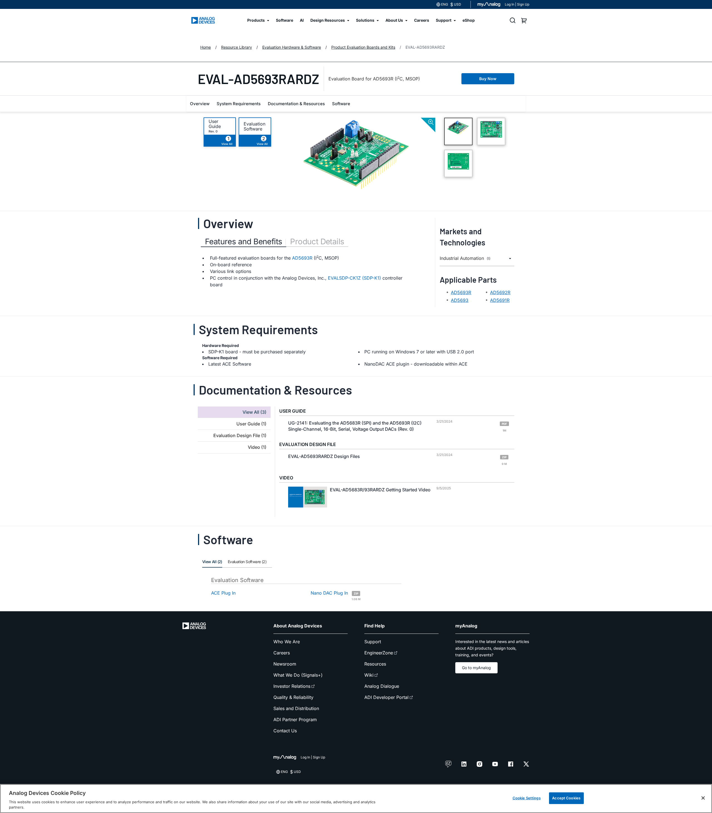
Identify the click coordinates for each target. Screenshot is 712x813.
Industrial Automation (465, 258)
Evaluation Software (254, 126)
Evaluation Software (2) (247, 561)
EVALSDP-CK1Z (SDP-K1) (354, 278)
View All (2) (212, 561)
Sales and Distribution (296, 708)
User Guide (215, 124)
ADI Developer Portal (386, 697)
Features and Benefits (243, 241)
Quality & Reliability (293, 697)
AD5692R (500, 292)
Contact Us (285, 730)
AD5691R (500, 300)
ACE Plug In (223, 593)
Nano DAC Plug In (335, 595)
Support (372, 641)
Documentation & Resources (296, 103)
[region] (356, 798)
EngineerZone (378, 653)
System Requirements (239, 103)
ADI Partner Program (295, 719)
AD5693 (459, 300)
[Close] (703, 798)
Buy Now (487, 78)
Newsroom (284, 664)
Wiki (369, 675)
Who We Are (286, 641)
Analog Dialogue (381, 686)
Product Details (317, 241)
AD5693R (302, 258)
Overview (199, 103)
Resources (375, 664)
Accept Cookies (566, 798)
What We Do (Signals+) (298, 675)
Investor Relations (291, 686)
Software (341, 103)
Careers (281, 653)
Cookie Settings (527, 798)
